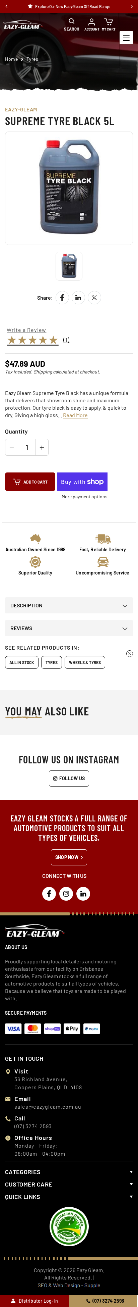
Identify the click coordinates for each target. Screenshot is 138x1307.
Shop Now (66, 857)
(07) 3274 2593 (108, 1301)
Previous (6, 6)
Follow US (72, 778)
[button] (75, 24)
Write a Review (26, 329)
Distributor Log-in (38, 1301)
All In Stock (21, 662)
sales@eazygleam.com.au (47, 1106)
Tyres (52, 662)
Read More (75, 415)
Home (11, 59)
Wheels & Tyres (85, 662)
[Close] (129, 653)
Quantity (16, 431)
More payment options (85, 496)
